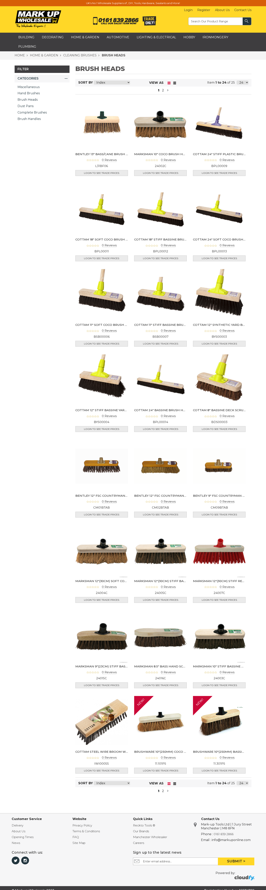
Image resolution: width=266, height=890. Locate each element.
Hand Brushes (29, 93)
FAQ (75, 837)
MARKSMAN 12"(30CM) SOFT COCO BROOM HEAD (113, 581)
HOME (20, 55)
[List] (175, 83)
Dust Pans (25, 106)
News (16, 843)
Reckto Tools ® (144, 825)
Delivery (17, 825)
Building (26, 37)
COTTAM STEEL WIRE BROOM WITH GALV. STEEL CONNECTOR (123, 752)
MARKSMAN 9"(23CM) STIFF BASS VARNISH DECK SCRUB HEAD (124, 666)
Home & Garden (85, 37)
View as (156, 83)
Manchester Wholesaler (150, 837)
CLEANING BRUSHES (80, 55)
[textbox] (215, 21)
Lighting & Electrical (156, 37)
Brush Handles (29, 119)
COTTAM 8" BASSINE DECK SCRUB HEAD (224, 410)
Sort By (85, 82)
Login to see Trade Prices (101, 172)
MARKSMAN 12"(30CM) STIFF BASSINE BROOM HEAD (175, 581)
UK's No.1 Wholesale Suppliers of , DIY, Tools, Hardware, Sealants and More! (133, 3)
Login (188, 10)
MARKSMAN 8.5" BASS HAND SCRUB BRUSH (168, 666)
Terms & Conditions (86, 831)
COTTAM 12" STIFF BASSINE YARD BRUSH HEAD (112, 410)
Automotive (118, 37)
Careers (138, 843)
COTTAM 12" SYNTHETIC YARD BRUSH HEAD (227, 325)
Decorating (53, 37)
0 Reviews (109, 160)
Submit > (236, 861)
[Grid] (169, 83)
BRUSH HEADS (113, 55)
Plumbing (27, 46)
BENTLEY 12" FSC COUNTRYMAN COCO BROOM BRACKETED (180, 495)
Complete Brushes (32, 112)
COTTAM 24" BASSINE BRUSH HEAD (162, 410)
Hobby (189, 37)
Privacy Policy (82, 825)
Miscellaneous (29, 87)
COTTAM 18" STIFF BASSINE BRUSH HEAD (166, 239)
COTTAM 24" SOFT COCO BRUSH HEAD (223, 239)
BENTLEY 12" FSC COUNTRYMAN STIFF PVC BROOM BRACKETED (125, 495)
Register (203, 10)
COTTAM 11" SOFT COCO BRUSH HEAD (104, 325)
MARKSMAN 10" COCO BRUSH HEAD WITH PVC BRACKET (178, 154)
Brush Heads (28, 99)
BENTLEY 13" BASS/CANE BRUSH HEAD (105, 154)
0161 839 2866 (223, 834)
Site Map (78, 843)
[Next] (167, 90)
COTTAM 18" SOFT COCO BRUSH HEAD (105, 239)
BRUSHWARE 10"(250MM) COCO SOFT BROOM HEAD (174, 752)
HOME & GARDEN (43, 55)
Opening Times (22, 837)
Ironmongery (215, 37)
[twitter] (15, 860)
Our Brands (141, 831)
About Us (222, 10)
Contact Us (242, 10)
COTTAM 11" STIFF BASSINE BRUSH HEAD (166, 325)
